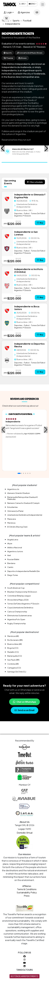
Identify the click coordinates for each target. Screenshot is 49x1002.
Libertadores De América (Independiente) (24, 515)
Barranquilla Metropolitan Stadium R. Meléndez (22, 498)
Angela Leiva (12, 540)
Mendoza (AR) (13, 636)
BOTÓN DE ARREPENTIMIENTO (24, 976)
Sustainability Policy (27, 892)
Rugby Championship (16, 623)
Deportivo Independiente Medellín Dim (23, 571)
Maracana (11, 519)
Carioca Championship (17, 612)
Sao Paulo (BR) (13, 660)
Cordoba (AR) (13, 664)
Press (27, 895)
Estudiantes (12, 507)
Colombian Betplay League (19, 596)
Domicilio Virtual (24, 832)
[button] (3, 148)
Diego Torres (12, 575)
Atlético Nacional (14, 547)
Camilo (10, 567)
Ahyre (9, 543)
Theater (9, 58)
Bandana (11, 563)
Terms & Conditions (26, 889)
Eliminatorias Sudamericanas (19, 615)
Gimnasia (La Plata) (15, 511)
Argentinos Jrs (13, 489)
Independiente (22, 194)
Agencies (25, 12)
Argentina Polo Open (16, 619)
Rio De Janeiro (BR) (15, 640)
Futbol (26, 213)
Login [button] (9, 12)
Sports (9, 53)
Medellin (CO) (13, 652)
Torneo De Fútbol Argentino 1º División (29, 214)
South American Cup (16, 588)
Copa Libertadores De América (20, 608)
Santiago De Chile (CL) (16, 672)
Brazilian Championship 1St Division (22, 592)
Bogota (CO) (12, 648)
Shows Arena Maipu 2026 (18, 600)
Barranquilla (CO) (14, 656)
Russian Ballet (13, 559)
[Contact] (36, 12)
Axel (9, 555)
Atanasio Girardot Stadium (18, 493)
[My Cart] (6, 18)
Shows (23, 58)
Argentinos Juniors (15, 551)
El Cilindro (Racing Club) (17, 527)
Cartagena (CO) (14, 668)
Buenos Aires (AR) (14, 644)
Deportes (18, 213)
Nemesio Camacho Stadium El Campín (23, 503)
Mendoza (11, 523)
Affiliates (26, 886)
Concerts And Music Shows (30, 53)
